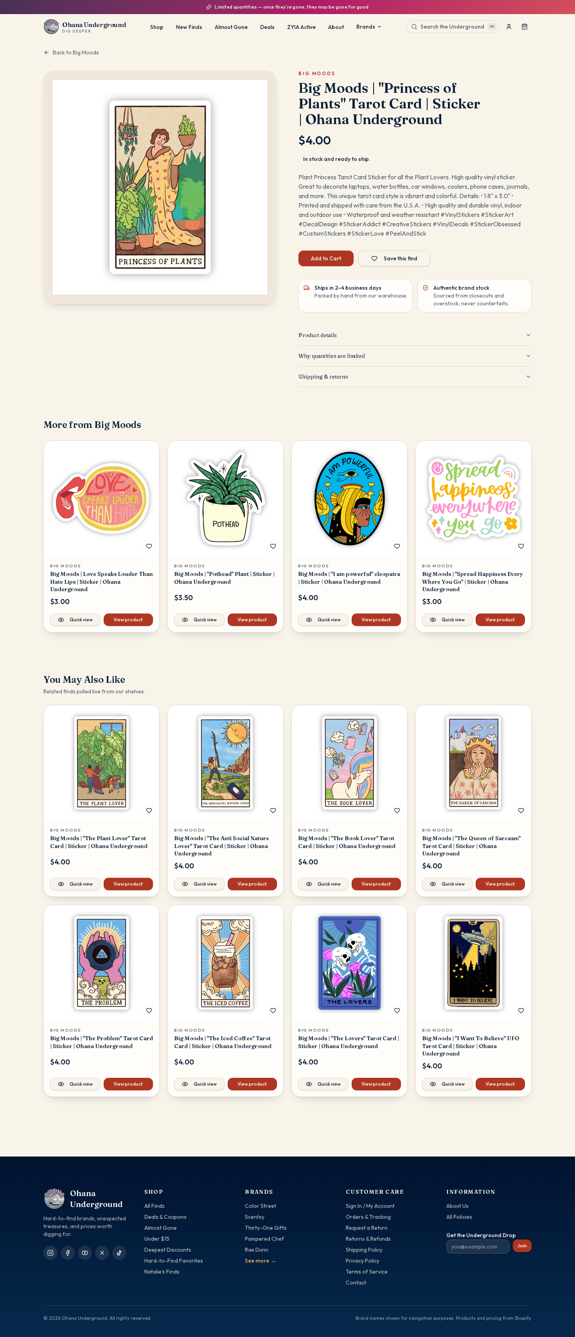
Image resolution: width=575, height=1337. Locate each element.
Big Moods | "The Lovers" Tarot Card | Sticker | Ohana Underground (348, 1042)
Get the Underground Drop (481, 1235)
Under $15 (156, 1238)
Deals (267, 27)
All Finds (154, 1205)
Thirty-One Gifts (266, 1227)
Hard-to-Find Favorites (173, 1260)
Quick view (81, 619)
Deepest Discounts (167, 1249)
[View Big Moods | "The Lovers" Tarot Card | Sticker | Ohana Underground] (349, 963)
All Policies (459, 1216)
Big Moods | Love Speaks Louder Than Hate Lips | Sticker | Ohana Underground (101, 581)
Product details (317, 335)
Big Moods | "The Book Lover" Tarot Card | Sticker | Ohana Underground (346, 842)
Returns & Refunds (368, 1238)
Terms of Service (367, 1271)
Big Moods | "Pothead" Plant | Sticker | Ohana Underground (224, 577)
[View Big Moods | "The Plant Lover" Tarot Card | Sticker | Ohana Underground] (101, 763)
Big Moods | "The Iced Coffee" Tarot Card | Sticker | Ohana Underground (222, 1042)
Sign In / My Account (370, 1205)
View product (128, 619)
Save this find (400, 258)
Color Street (260, 1205)
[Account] (509, 27)
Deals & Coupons (165, 1216)
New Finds (189, 27)
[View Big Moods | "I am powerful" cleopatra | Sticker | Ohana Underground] (349, 498)
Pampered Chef (264, 1238)
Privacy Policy (362, 1260)
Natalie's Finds (162, 1271)
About (336, 27)
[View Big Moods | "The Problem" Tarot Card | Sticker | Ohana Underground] (101, 963)
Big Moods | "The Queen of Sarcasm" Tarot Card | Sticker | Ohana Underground (471, 846)
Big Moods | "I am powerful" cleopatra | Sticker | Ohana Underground (349, 577)
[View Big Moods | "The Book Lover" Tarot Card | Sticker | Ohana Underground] (349, 763)
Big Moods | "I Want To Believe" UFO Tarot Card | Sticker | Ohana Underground (470, 1046)
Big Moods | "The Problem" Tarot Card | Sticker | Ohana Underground (101, 1042)
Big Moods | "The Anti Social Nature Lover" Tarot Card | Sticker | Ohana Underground (221, 846)
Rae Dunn (256, 1249)
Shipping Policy (364, 1249)
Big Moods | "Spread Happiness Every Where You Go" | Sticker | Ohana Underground (472, 581)
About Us (457, 1205)
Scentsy (254, 1216)
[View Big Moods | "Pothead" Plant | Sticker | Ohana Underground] (225, 498)
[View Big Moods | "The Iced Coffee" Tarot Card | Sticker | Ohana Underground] (225, 963)
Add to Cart (326, 258)
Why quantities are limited (331, 355)
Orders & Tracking (368, 1216)
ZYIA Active (301, 27)
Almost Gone (231, 27)
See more (260, 1260)
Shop (157, 27)
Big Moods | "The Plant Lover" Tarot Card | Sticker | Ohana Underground (98, 842)
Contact (356, 1282)
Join (522, 1246)
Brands (365, 26)
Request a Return (367, 1227)
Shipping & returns (323, 376)
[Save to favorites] (149, 546)
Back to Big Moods (76, 52)
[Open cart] (525, 27)
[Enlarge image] (160, 187)
